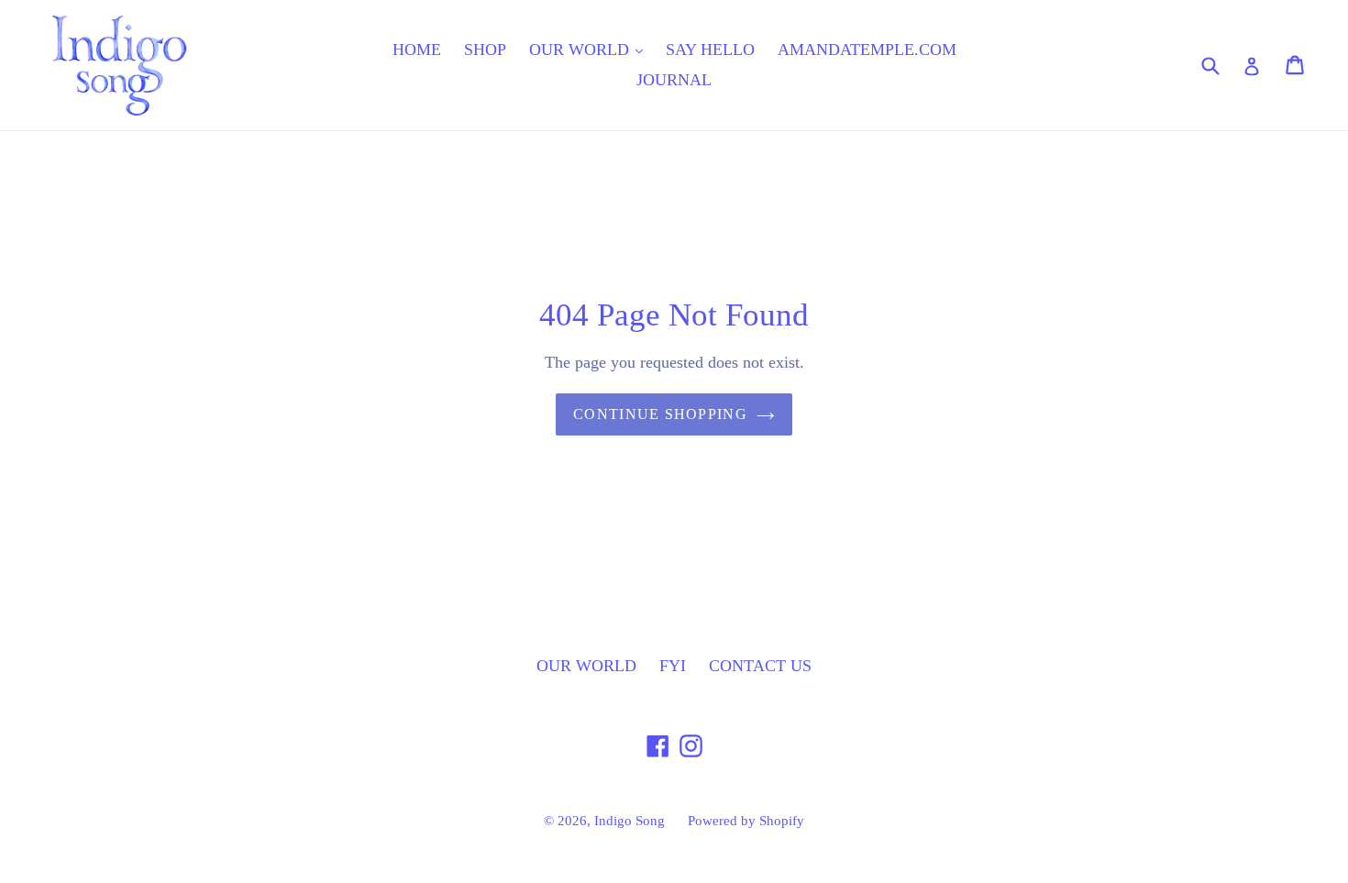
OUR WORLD (581, 49)
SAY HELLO (710, 49)
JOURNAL (674, 80)
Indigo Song (629, 820)
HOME (416, 49)
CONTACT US (760, 666)
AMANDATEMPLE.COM (867, 49)
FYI (672, 666)
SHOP (485, 49)
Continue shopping (660, 414)
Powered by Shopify (746, 820)
